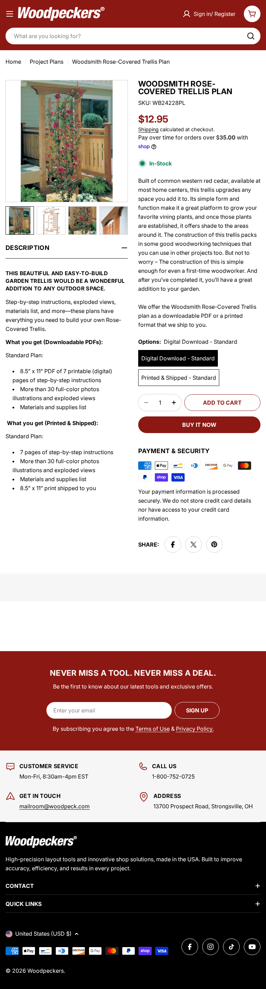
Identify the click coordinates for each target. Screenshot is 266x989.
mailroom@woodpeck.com (54, 806)
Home (13, 61)
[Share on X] (193, 544)
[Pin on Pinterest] (214, 544)
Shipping (148, 129)
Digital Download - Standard (178, 358)
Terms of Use (152, 728)
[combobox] (133, 36)
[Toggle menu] (10, 14)
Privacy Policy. (195, 728)
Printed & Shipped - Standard (178, 377)
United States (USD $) (43, 933)
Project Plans (46, 61)
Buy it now (199, 424)
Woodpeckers (45, 970)
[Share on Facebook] (173, 544)
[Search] (251, 36)
